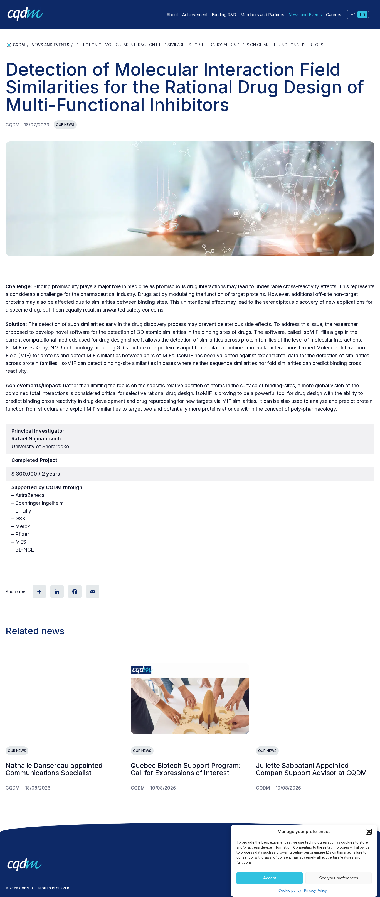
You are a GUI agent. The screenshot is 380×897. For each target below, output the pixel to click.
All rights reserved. (50, 888)
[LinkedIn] (56, 591)
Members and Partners (262, 14)
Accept (269, 878)
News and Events (305, 14)
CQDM (19, 44)
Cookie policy (289, 890)
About (172, 14)
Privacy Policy (315, 890)
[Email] (92, 591)
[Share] (38, 591)
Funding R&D (224, 14)
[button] (369, 831)
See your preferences (338, 878)
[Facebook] (74, 591)
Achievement (195, 14)
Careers (333, 14)
